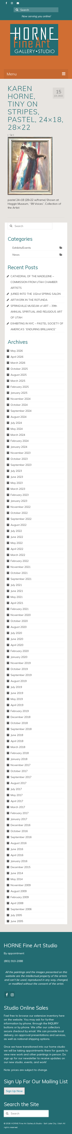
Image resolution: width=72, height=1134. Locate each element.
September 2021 (21, 579)
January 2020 (19, 657)
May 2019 (17, 699)
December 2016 (20, 825)
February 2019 (20, 711)
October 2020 (19, 621)
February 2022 (20, 561)
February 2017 (20, 813)
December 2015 (20, 867)
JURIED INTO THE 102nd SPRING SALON (36, 294)
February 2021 (20, 609)
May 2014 (17, 879)
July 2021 (16, 585)
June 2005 (17, 921)
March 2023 (18, 489)
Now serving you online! (36, 16)
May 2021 (17, 597)
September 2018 (21, 729)
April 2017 (17, 801)
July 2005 (16, 915)
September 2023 (21, 465)
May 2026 (17, 350)
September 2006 (21, 909)
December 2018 (20, 717)
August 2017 (18, 783)
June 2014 (17, 873)
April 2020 (17, 645)
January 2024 (19, 447)
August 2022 (18, 525)
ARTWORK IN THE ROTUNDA (29, 300)
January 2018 (19, 759)
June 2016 (17, 849)
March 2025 (18, 381)
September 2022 (21, 519)
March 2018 (18, 747)
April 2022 (17, 549)
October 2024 (19, 405)
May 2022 (17, 543)
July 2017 (16, 789)
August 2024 (18, 417)
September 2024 (21, 411)
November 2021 (21, 567)
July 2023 (16, 471)
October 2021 (19, 573)
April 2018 (17, 741)
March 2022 (18, 555)
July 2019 (16, 687)
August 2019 (18, 681)
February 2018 (20, 753)
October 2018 (19, 723)
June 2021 (17, 591)
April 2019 (17, 705)
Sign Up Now (14, 1091)
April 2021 (17, 603)
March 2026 (18, 363)
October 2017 (19, 771)
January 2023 (19, 501)
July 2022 (16, 531)
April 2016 (17, 855)
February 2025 (20, 387)
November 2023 (21, 453)
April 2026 (17, 357)
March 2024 (18, 435)
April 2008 (17, 903)
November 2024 (21, 399)
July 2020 (16, 633)
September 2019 (21, 675)
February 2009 (20, 897)
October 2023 (19, 459)
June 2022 (17, 537)
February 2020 (20, 651)
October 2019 (19, 669)
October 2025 (19, 369)
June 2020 (17, 639)
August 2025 (18, 375)
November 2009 (21, 885)
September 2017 (21, 777)
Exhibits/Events (21, 247)
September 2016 (21, 837)
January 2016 (19, 861)
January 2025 (19, 393)
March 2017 (18, 807)
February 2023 (20, 495)
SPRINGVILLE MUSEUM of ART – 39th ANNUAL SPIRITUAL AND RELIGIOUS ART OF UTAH (36, 311)
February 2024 (20, 441)
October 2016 (19, 831)
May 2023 (17, 483)
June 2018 (17, 735)
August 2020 (18, 627)
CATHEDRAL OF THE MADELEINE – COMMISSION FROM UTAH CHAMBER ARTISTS (34, 282)
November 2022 (21, 507)
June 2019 (17, 693)
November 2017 (21, 765)
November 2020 (21, 615)
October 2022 (19, 513)
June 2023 (17, 477)
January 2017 (19, 819)
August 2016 (18, 843)
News (16, 254)
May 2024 (17, 429)
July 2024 (16, 423)
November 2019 (21, 663)
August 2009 (18, 891)
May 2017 (17, 795)
